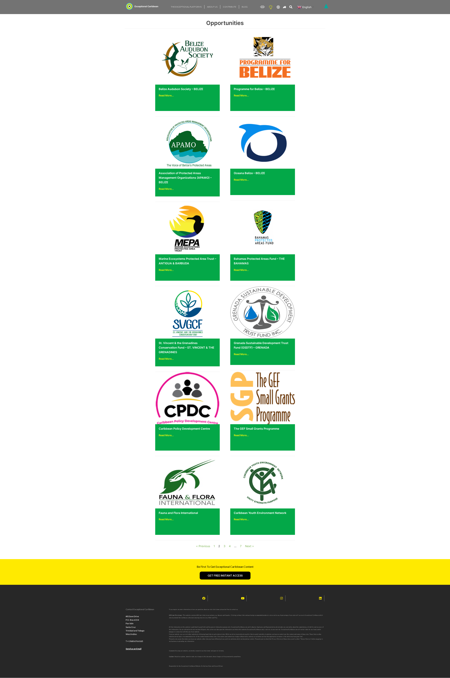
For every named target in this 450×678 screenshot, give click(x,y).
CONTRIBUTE (229, 6)
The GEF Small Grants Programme (256, 428)
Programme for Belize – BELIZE (254, 89)
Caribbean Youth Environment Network (260, 513)
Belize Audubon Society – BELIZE (181, 89)
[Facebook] (204, 598)
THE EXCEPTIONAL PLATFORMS (186, 6)
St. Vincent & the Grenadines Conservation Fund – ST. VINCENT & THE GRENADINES (186, 347)
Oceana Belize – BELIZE (249, 173)
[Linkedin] (320, 598)
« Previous (203, 546)
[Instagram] (282, 598)
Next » (249, 546)
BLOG (245, 6)
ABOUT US (212, 6)
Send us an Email (133, 648)
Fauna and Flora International (178, 513)
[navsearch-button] (290, 7)
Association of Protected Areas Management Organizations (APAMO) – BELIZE (185, 177)
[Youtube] (243, 598)
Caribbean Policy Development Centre (184, 428)
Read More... (166, 95)
